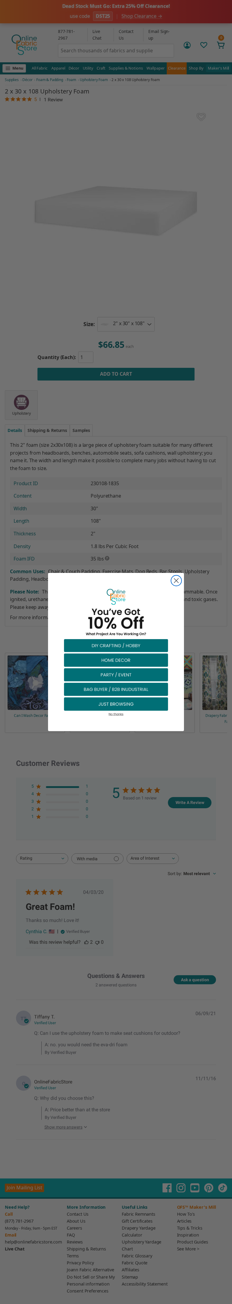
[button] (116, 645)
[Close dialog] (176, 580)
